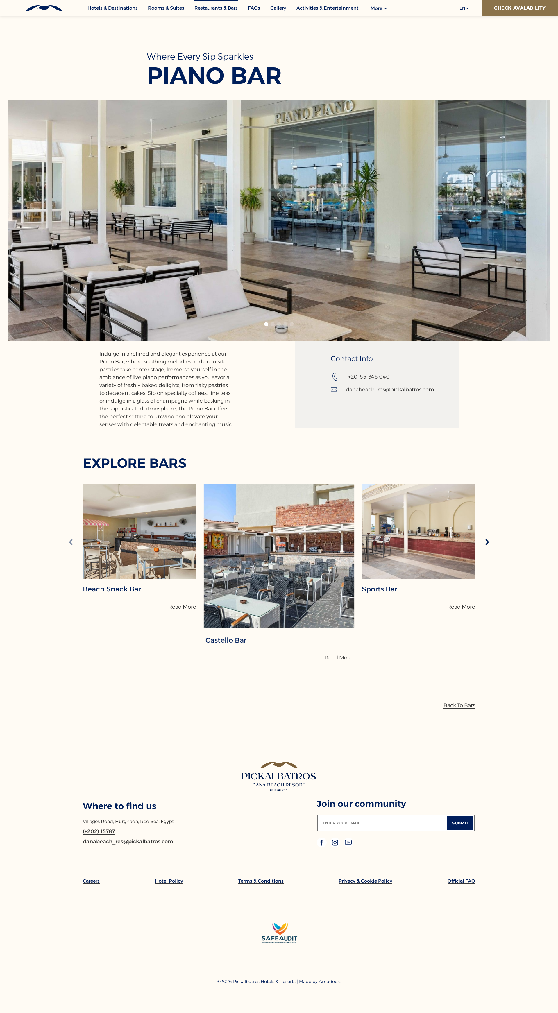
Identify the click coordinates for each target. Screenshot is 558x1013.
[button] (463, 8)
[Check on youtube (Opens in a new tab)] (348, 846)
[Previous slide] (70, 542)
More (377, 8)
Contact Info (352, 358)
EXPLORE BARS (135, 462)
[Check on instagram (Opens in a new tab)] (336, 846)
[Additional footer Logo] (279, 964)
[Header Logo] (43, 8)
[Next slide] (487, 542)
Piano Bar (214, 75)
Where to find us (119, 806)
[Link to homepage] (279, 777)
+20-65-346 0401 (370, 377)
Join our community (361, 803)
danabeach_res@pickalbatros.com (390, 389)
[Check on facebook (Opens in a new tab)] (322, 846)
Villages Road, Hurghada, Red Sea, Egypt (128, 821)
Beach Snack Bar (112, 589)
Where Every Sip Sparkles (200, 56)
